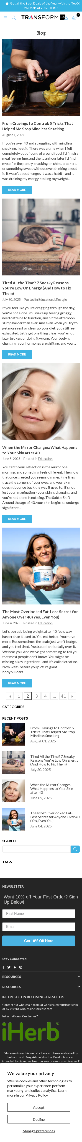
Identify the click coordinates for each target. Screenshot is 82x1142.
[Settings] (66, 17)
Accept (38, 1107)
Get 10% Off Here (38, 941)
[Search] (14, 17)
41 (63, 696)
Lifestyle (60, 299)
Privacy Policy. (37, 1095)
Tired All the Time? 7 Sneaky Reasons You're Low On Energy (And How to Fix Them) (36, 288)
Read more (17, 190)
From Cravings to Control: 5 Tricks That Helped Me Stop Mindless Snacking (52, 731)
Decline (39, 1119)
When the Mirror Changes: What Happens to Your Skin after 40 (51, 788)
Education (45, 299)
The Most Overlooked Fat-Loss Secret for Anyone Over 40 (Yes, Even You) (54, 816)
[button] (79, 3)
